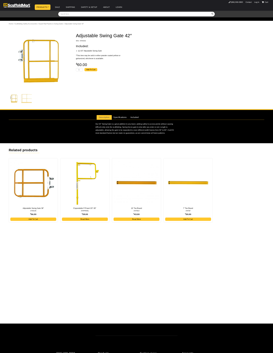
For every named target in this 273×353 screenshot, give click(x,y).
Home (11, 24)
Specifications (120, 117)
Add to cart (90, 69)
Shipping (70, 7)
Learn (119, 7)
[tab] (104, 117)
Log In (256, 2)
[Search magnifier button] (212, 14)
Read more (85, 219)
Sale (57, 7)
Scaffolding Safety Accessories (26, 24)
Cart (266, 2)
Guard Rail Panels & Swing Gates (51, 24)
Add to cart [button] (33, 219)
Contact (249, 2)
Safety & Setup (89, 7)
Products (41, 7)
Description (104, 117)
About (106, 7)
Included (135, 117)
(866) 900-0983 (237, 2)
